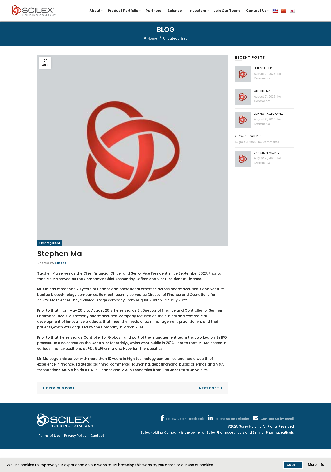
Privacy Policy (75, 435)
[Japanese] (292, 10)
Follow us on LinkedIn (232, 419)
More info (316, 464)
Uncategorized (175, 38)
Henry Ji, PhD (263, 68)
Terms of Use (49, 435)
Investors (197, 10)
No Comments (268, 142)
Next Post (209, 388)
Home (152, 38)
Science (175, 10)
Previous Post (60, 388)
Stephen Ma (262, 91)
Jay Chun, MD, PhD (267, 153)
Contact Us (256, 10)
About (94, 10)
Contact (97, 435)
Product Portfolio (123, 10)
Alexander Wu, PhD (248, 136)
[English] (275, 10)
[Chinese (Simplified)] (283, 10)
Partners (153, 10)
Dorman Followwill (269, 113)
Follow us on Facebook (185, 419)
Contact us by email (277, 419)
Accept (293, 465)
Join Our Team (226, 10)
